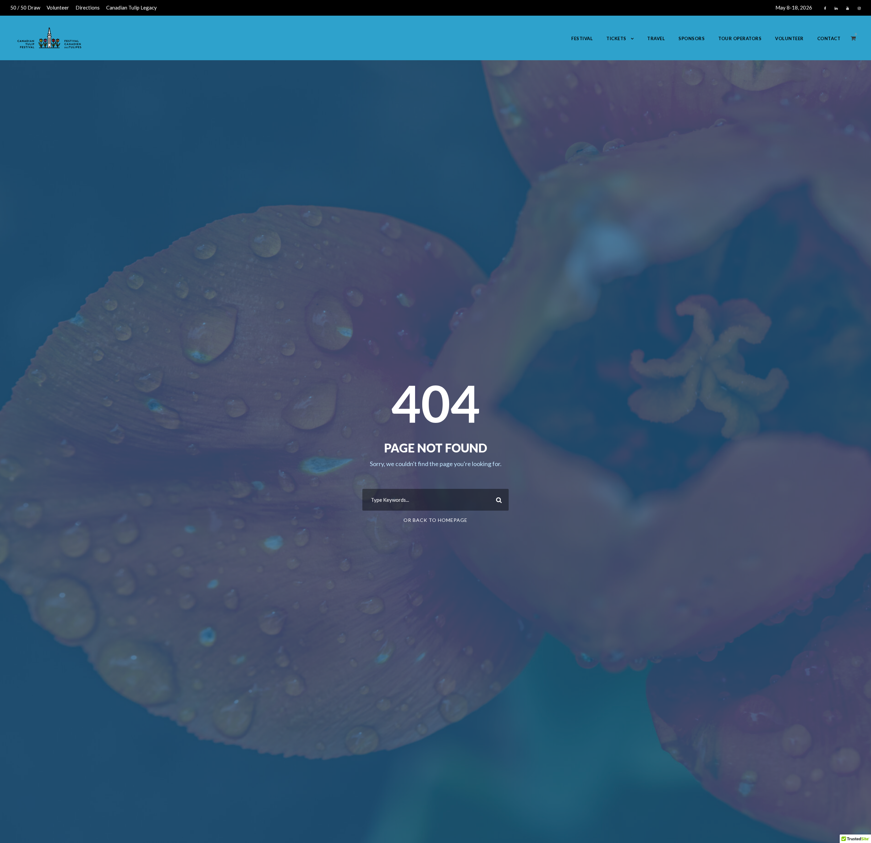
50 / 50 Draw (25, 7)
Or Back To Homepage (435, 520)
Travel (656, 38)
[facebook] (825, 8)
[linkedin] (836, 8)
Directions (88, 7)
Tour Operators (739, 38)
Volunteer (58, 7)
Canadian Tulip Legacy (131, 7)
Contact (829, 38)
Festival (582, 38)
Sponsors (691, 38)
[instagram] (859, 8)
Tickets (616, 38)
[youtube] (847, 8)
